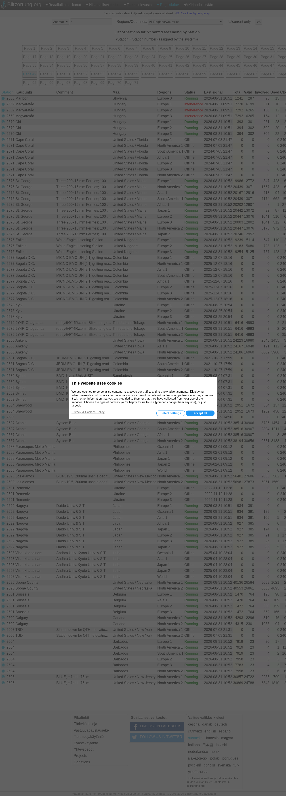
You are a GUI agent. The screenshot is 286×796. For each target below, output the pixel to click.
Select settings (171, 413)
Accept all (200, 413)
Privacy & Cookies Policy (88, 412)
